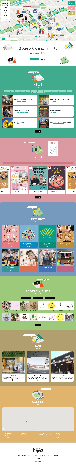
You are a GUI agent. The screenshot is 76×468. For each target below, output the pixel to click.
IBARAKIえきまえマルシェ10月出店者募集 (60, 122)
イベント (5, 12)
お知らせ (5, 13)
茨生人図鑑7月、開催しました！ (22, 111)
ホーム (19, 455)
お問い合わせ (5, 17)
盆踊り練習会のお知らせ (56, 111)
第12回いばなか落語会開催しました (23, 99)
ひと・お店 (5, 10)
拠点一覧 (5, 7)
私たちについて (5, 15)
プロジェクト (5, 9)
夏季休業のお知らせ (19, 122)
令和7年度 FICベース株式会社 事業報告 (60, 99)
